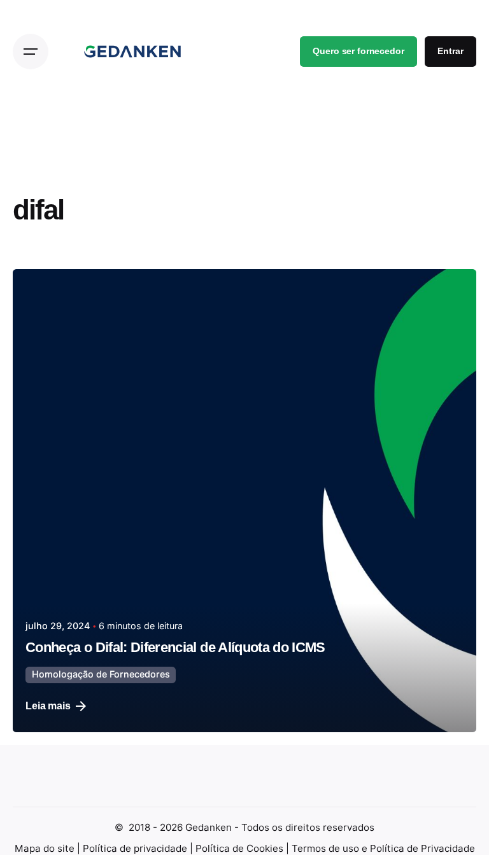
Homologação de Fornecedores (101, 674)
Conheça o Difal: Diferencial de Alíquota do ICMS (177, 647)
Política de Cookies (240, 848)
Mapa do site (46, 848)
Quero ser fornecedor (358, 51)
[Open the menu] (30, 51)
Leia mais (48, 705)
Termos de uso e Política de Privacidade (383, 848)
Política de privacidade (136, 848)
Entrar (450, 51)
